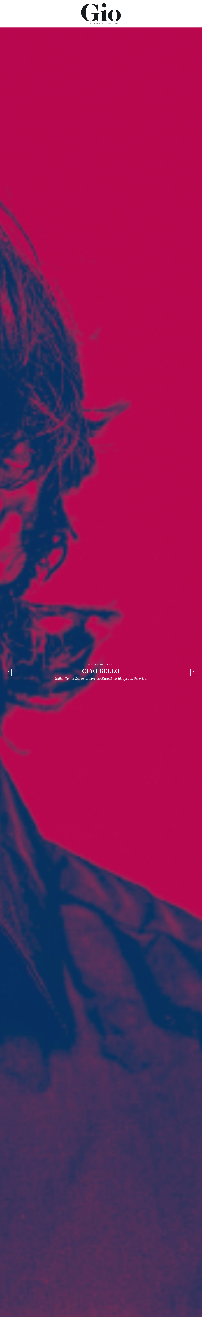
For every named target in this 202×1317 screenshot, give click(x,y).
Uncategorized (107, 664)
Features (91, 664)
